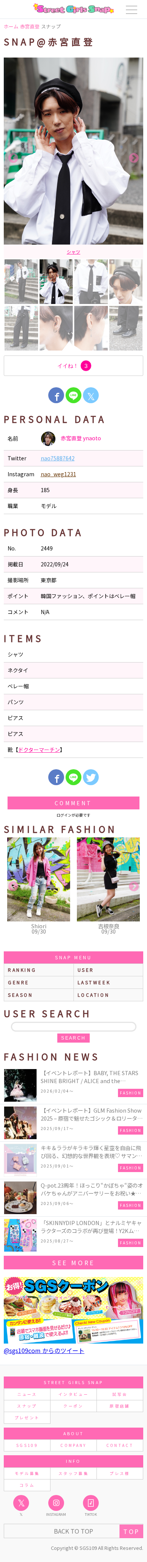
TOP (131, 1531)
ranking (22, 970)
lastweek (94, 982)
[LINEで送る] (73, 395)
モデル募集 (27, 1473)
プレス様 (120, 1473)
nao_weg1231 (58, 474)
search (73, 1038)
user (86, 970)
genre (18, 982)
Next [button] (133, 158)
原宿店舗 (120, 1406)
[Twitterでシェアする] (91, 777)
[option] (73, 158)
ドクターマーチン (39, 749)
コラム (27, 1485)
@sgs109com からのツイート (44, 1350)
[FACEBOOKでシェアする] (56, 395)
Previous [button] (13, 158)
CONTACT (120, 1445)
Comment (73, 803)
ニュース (27, 1394)
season (20, 994)
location (94, 994)
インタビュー (73, 1394)
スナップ (27, 1406)
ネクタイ (73, 251)
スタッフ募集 (73, 1473)
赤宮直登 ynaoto (80, 438)
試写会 (119, 1394)
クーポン (73, 1406)
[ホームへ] (73, 8)
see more (73, 1262)
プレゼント (27, 1417)
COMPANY (73, 1445)
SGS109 (27, 1445)
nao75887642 (58, 458)
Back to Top (73, 1530)
